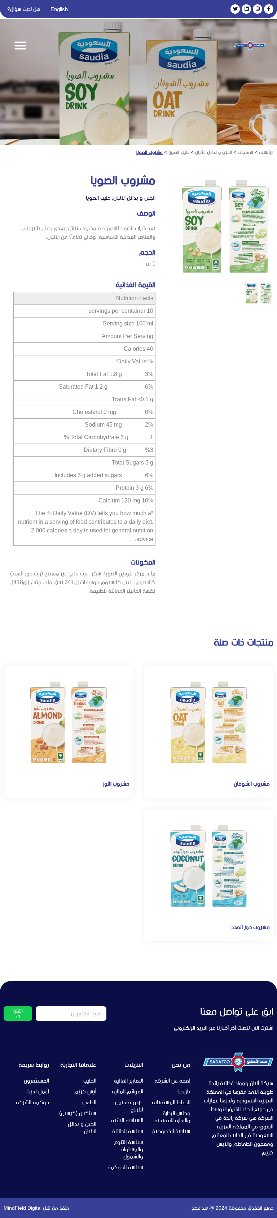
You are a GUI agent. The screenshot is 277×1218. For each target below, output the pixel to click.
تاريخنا (183, 1091)
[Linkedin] (246, 9)
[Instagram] (257, 9)
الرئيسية (266, 152)
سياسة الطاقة (127, 1131)
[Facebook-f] (268, 9)
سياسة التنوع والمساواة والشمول (128, 1149)
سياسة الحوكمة (125, 1167)
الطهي (89, 1102)
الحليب (89, 1080)
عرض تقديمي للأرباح (129, 1106)
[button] (20, 45)
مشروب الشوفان (252, 784)
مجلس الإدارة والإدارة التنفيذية (172, 1116)
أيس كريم (85, 1091)
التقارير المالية (128, 1080)
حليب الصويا (178, 152)
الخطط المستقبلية (171, 1102)
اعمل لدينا (38, 1091)
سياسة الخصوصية (171, 1131)
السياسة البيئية (127, 1120)
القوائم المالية (127, 1091)
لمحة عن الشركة (172, 1080)
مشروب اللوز (116, 784)
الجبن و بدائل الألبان (213, 152)
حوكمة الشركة (32, 1102)
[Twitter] (235, 9)
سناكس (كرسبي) (77, 1113)
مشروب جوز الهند (250, 927)
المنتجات (245, 152)
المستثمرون (36, 1080)
